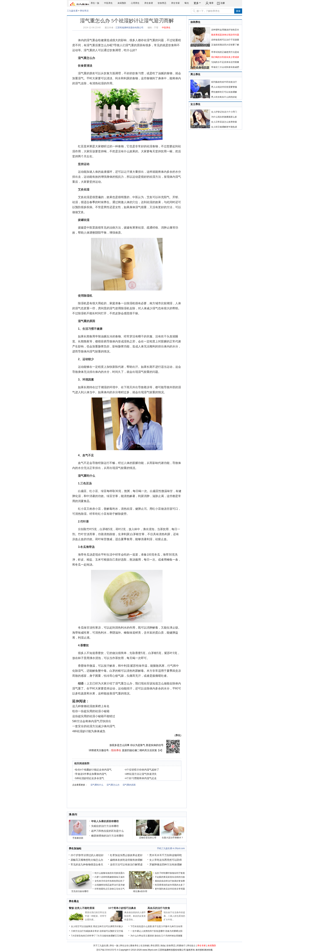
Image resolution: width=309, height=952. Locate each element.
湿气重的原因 (134, 45)
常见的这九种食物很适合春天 (87, 864)
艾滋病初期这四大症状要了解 (225, 44)
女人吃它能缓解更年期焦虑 (224, 127)
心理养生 (135, 3)
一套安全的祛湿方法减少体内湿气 (93, 726)
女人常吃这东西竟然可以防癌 (165, 859)
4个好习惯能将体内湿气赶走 (140, 778)
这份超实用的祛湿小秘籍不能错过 (93, 716)
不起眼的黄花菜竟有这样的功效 (170, 877)
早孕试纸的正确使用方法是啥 (225, 52)
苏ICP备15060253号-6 (107, 950)
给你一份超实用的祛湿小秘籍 (90, 711)
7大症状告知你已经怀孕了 (83, 935)
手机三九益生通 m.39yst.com (171, 848)
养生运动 (124, 945)
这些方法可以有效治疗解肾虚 (126, 864)
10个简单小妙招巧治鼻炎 (122, 908)
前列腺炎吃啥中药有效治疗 (224, 82)
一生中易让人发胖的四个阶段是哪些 (147, 931)
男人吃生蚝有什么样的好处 (224, 97)
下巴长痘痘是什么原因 (141, 926)
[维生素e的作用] (140, 888)
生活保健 (144, 945)
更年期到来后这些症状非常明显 (170, 889)
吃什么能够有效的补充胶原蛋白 (110, 873)
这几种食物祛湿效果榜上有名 (90, 706)
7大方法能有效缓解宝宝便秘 (109, 935)
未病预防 (121, 3)
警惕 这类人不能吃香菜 (82, 908)
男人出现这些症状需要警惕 (224, 87)
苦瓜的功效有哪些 (80, 891)
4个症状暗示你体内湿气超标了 (141, 769)
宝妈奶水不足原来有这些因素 (225, 62)
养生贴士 (191, 945)
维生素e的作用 (140, 891)
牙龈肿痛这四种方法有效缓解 (165, 864)
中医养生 (108, 3)
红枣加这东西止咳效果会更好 (126, 855)
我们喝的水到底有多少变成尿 (225, 57)
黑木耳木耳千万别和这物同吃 (165, 855)
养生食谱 (148, 3)
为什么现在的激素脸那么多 (224, 117)
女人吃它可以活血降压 (81, 926)
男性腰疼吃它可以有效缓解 (224, 92)
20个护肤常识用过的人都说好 (87, 855)
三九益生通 (72, 10)
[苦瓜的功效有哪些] (80, 888)
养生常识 (84, 10)
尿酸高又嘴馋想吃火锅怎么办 (87, 859)
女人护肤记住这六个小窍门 (224, 112)
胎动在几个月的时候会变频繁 (168, 935)
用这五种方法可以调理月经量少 (108, 926)
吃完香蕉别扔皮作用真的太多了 (170, 885)
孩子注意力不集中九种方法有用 (167, 926)
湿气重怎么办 (86, 57)
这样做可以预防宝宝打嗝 (111, 931)
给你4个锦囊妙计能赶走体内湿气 (93, 769)
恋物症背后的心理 (147, 837)
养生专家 (175, 3)
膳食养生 (134, 945)
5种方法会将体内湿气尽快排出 (91, 721)
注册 (222, 3)
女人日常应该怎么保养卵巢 (224, 122)
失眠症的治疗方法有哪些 (105, 826)
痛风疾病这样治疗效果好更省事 (170, 881)
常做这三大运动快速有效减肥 (225, 67)
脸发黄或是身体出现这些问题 (225, 34)
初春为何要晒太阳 (173, 931)
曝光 (187, 3)
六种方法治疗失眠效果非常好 (85, 931)
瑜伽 (163, 945)
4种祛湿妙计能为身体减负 (88, 731)
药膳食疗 (181, 945)
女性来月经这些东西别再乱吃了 (110, 881)
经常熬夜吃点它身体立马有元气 (110, 889)
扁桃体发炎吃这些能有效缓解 (126, 859)
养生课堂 (155, 945)
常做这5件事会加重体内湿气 (90, 773)
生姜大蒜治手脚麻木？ (172, 837)
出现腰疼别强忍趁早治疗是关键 (110, 885)
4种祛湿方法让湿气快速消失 (140, 773)
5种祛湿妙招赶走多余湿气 (89, 778)
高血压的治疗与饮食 (159, 908)
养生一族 (95, 3)
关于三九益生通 (100, 945)
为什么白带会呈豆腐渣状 (142, 935)
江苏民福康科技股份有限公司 (129, 27)
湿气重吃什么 (86, 475)
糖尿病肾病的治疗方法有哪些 (107, 835)
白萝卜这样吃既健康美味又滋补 (110, 877)
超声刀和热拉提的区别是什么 (107, 830)
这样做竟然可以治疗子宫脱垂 (225, 39)
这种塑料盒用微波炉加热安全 (225, 29)
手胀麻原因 (77, 838)
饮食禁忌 (162, 3)
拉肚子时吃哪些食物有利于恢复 (170, 873)
